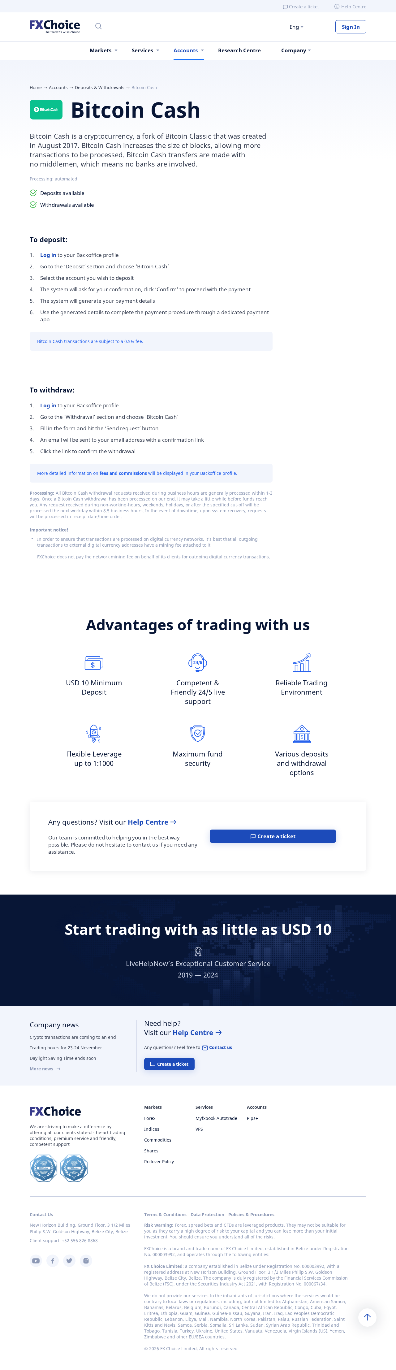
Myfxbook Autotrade (216, 1118)
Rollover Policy (159, 1161)
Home (36, 87)
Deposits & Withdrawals (99, 87)
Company (293, 50)
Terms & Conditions (165, 1214)
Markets (100, 50)
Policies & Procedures (251, 1214)
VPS (199, 1129)
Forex (149, 1118)
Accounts (186, 50)
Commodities (157, 1140)
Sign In (351, 26)
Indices (151, 1129)
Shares (151, 1151)
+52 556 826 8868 (80, 1240)
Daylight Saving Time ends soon (63, 1058)
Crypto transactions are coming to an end (73, 1037)
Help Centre (353, 6)
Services (142, 50)
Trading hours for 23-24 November (66, 1048)
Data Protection (207, 1214)
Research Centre (239, 50)
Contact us (220, 1047)
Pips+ (252, 1118)
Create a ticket (304, 6)
